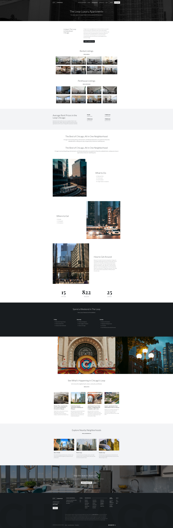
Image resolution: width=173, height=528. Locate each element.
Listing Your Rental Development (111, 501)
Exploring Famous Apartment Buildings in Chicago (77, 407)
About (107, 2)
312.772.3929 (117, 2)
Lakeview (86, 507)
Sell (80, 501)
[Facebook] (109, 525)
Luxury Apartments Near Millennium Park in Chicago (112, 406)
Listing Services (101, 2)
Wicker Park (102, 506)
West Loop (79, 452)
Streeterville (102, 501)
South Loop (102, 452)
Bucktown (86, 500)
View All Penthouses (86, 84)
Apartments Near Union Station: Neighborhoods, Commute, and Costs (94, 407)
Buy (80, 500)
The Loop (101, 503)
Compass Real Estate (95, 514)
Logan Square (94, 501)
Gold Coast (86, 504)
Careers (117, 501)
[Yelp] (115, 525)
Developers (111, 504)
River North (57, 452)
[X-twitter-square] (111, 525)
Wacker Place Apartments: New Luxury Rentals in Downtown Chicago (61, 407)
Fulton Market (87, 503)
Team (117, 500)
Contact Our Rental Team (89, 41)
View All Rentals (87, 54)
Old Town (94, 503)
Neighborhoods (95, 2)
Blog (116, 503)
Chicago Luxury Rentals (82, 2)
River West (94, 507)
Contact (111, 2)
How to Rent (68, 503)
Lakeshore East (87, 506)
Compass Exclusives (111, 506)
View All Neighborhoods (86, 433)
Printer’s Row (94, 504)
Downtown (86, 501)
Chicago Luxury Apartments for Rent (71, 500)
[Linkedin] (113, 525)
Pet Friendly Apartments (69, 501)
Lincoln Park (94, 500)
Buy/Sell (89, 2)
